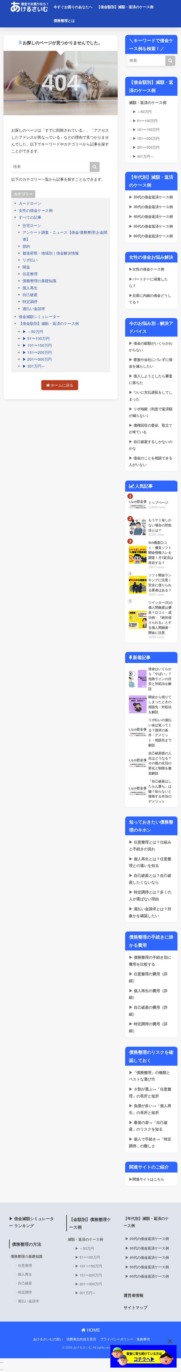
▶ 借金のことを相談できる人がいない (150, 461)
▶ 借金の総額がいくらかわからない (150, 346)
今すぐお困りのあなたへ (73, 6)
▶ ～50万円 (33, 331)
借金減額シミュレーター (39, 316)
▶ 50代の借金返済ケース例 (151, 226)
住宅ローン (32, 225)
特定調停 (30, 301)
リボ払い (30, 260)
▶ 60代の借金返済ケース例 (151, 235)
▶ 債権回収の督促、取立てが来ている (150, 428)
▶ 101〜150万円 (37, 345)
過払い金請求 (34, 308)
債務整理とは (64, 20)
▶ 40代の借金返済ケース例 (151, 216)
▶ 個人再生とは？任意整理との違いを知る (150, 862)
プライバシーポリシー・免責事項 (125, 1339)
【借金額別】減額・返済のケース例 (125, 6)
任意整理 (30, 273)
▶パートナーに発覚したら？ (148, 282)
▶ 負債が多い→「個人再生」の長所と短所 (150, 1109)
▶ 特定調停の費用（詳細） (148, 1027)
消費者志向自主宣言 (81, 1339)
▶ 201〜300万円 (37, 359)
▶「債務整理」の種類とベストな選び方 (149, 1076)
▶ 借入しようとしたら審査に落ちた (150, 379)
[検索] (95, 167)
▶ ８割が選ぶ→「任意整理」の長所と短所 (150, 1092)
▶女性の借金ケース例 (146, 269)
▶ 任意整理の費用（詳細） (148, 977)
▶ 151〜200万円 (37, 352)
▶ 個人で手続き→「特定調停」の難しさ (150, 1142)
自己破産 (30, 294)
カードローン (30, 203)
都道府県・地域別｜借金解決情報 (51, 253)
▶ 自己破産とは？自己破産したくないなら (150, 879)
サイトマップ (135, 1307)
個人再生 (30, 287)
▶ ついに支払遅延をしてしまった (150, 395)
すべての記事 (30, 217)
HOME (92, 1330)
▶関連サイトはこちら (146, 1179)
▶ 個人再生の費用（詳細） (148, 994)
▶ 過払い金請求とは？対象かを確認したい (150, 912)
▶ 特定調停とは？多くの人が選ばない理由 (150, 895)
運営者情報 (133, 1295)
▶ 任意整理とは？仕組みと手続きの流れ (150, 845)
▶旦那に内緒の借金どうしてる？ (150, 299)
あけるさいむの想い (48, 1339)
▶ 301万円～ (34, 366)
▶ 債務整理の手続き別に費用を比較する (150, 960)
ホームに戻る (61, 385)
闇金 (26, 267)
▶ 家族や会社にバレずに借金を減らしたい (150, 363)
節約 (26, 246)
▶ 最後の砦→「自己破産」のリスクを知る (148, 1126)
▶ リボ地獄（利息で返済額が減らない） (150, 412)
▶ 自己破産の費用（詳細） (148, 1010)
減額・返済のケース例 (147, 102)
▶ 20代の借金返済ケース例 (151, 196)
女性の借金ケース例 (36, 210)
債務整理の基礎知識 (39, 280)
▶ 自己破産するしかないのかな (150, 445)
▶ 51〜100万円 (36, 338)
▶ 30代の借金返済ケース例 (151, 206)
